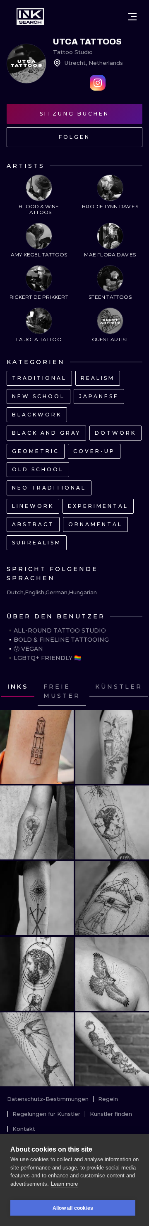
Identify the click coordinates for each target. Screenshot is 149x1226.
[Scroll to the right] (135, 692)
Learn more (64, 1184)
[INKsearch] (30, 16)
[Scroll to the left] (14, 692)
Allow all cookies (73, 1208)
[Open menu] (132, 17)
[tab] (62, 691)
